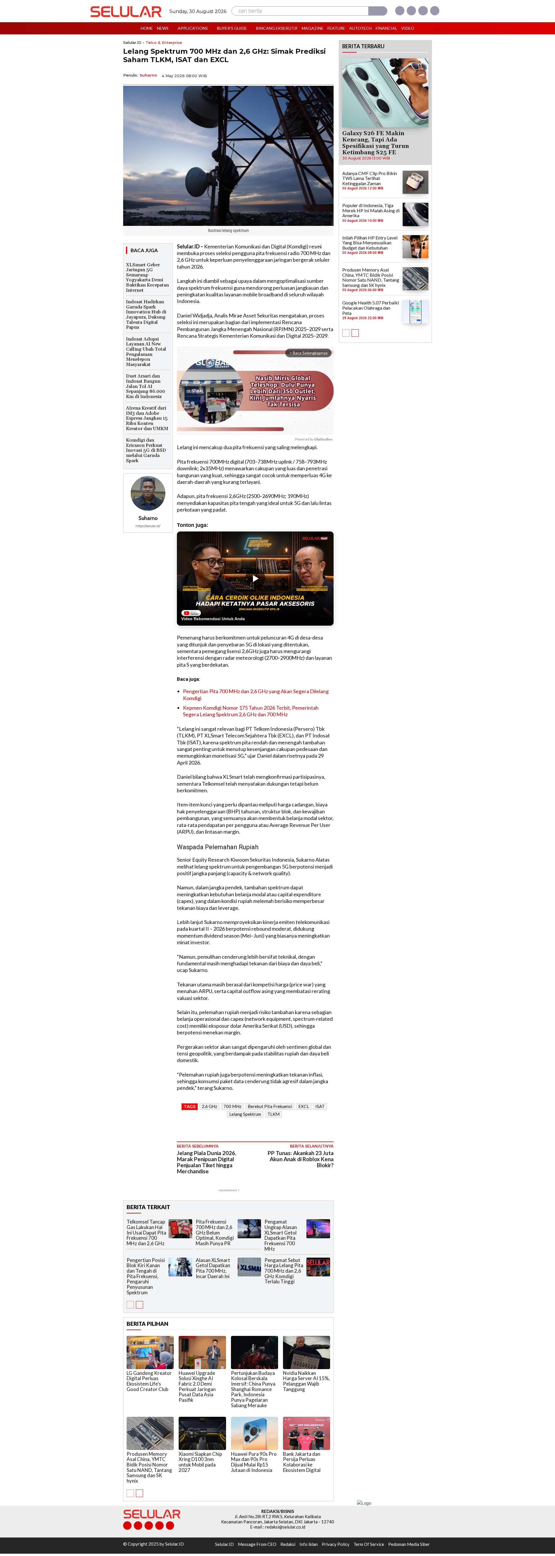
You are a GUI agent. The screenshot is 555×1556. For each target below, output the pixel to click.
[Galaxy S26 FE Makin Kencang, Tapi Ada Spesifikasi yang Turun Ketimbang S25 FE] (385, 92)
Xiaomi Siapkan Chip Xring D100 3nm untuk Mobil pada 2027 (200, 1462)
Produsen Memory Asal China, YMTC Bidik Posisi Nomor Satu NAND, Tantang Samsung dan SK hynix (149, 1467)
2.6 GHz (209, 1106)
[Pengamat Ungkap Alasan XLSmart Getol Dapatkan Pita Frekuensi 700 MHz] (318, 1228)
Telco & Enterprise (164, 42)
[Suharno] (148, 493)
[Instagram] (411, 10)
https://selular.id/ (148, 526)
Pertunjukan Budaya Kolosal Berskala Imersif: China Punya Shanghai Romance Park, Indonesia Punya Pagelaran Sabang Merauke (253, 1389)
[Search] (377, 11)
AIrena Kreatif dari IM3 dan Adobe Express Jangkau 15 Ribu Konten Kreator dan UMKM (147, 418)
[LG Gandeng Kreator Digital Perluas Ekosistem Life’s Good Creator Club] (150, 1352)
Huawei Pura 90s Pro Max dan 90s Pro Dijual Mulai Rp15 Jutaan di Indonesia (254, 1462)
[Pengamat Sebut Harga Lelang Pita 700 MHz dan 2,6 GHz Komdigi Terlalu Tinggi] (318, 1267)
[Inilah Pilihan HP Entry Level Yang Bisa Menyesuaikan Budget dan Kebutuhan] (415, 246)
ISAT (320, 1106)
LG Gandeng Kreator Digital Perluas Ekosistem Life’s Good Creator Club (149, 1381)
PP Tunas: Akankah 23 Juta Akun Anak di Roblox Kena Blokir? (301, 1159)
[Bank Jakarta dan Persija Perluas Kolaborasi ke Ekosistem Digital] (306, 1433)
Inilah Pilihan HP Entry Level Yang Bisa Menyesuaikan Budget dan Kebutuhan (369, 242)
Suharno (148, 75)
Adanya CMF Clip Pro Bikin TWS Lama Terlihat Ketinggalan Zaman (369, 178)
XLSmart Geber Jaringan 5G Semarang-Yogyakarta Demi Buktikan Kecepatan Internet (147, 277)
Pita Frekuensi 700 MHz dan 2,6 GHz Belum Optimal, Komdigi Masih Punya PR (215, 1232)
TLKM (273, 1114)
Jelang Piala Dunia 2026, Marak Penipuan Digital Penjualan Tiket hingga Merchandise (206, 1162)
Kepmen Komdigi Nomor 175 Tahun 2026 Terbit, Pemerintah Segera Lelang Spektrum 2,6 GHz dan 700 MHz (251, 710)
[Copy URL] (314, 75)
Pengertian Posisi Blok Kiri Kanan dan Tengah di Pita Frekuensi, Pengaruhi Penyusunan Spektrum (146, 1276)
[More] (327, 75)
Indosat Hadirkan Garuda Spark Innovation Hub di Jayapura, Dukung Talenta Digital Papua (146, 314)
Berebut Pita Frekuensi (270, 1106)
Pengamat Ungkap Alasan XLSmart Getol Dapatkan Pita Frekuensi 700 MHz (280, 1235)
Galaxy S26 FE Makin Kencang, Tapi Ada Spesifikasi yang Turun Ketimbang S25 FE (375, 143)
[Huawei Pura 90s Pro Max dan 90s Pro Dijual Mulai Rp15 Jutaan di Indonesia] (254, 1433)
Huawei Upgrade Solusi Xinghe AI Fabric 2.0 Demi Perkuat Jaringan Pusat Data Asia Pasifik (197, 1386)
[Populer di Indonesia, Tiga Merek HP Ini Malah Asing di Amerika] (415, 214)
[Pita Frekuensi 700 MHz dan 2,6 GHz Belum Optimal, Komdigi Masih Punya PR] (249, 1228)
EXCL (303, 1106)
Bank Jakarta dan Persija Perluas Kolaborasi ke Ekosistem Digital (302, 1462)
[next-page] (139, 1304)
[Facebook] (399, 10)
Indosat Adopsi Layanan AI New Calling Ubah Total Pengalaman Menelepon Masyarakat (146, 351)
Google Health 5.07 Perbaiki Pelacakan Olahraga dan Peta (370, 307)
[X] (423, 10)
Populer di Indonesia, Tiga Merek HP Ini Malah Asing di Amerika (370, 210)
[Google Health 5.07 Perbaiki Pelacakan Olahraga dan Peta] (415, 311)
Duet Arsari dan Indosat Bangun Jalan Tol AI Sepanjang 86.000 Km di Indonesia (145, 386)
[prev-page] (130, 1304)
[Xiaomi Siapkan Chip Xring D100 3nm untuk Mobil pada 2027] (202, 1433)
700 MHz (232, 1106)
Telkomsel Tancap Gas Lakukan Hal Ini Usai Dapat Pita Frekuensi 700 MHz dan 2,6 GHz (146, 1232)
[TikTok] (149, 1525)
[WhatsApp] (300, 75)
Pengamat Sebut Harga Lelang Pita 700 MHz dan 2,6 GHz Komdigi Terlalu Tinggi (283, 1271)
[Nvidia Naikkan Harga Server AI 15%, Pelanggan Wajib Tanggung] (306, 1352)
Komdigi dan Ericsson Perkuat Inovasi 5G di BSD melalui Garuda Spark (146, 450)
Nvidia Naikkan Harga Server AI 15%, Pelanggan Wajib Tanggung (306, 1381)
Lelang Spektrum (245, 1114)
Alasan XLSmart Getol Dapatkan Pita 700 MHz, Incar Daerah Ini (213, 1268)
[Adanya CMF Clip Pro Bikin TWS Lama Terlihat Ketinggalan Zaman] (415, 182)
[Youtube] (434, 10)
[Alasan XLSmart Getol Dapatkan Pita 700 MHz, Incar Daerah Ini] (249, 1267)
